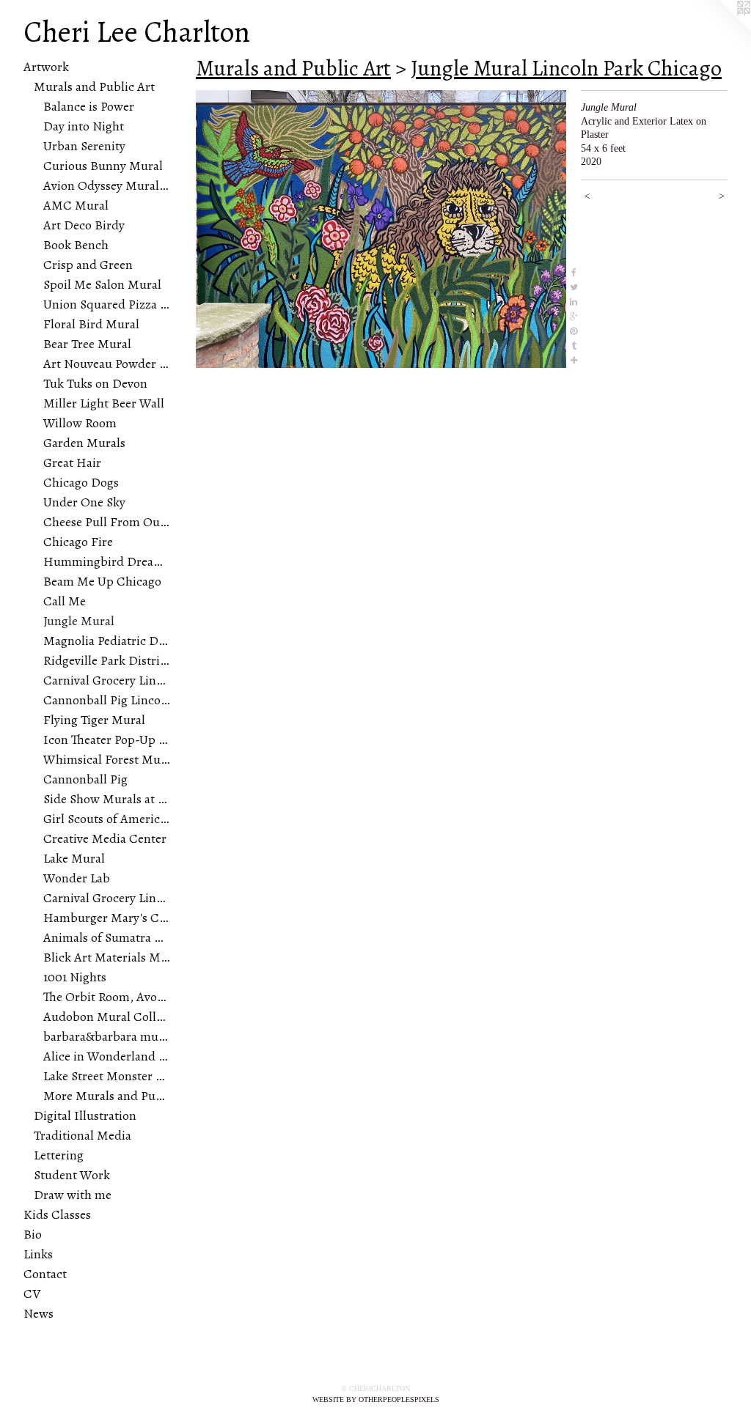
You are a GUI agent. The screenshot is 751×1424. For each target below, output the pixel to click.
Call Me (64, 601)
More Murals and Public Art (106, 1095)
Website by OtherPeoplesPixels (375, 1399)
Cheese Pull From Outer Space (106, 522)
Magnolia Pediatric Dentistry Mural (106, 640)
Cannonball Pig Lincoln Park (106, 700)
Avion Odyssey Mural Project (106, 185)
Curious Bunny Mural (103, 165)
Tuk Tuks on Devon (95, 383)
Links (38, 1254)
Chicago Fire (78, 541)
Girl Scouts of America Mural (106, 818)
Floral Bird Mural (91, 324)
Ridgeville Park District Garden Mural (106, 660)
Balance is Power (88, 106)
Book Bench (76, 245)
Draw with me (72, 1194)
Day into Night (83, 126)
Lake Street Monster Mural (106, 1076)
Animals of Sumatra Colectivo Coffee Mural (106, 937)
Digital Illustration (85, 1115)
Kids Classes (57, 1214)
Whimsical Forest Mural (106, 759)
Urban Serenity (84, 146)
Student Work (72, 1175)
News (38, 1313)
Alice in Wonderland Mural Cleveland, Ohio (106, 1056)
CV (31, 1293)
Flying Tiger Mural (94, 719)
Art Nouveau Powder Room (106, 363)
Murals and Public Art (94, 86)
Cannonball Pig (85, 779)
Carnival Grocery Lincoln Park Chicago (106, 898)
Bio (32, 1234)
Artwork (46, 66)
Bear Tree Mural (87, 344)
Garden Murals (84, 442)
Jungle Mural (78, 621)
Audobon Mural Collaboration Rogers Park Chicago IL (106, 1016)
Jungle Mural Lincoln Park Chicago (566, 68)
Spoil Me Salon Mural (102, 284)
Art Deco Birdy (84, 225)
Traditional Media (82, 1135)
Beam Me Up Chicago (102, 581)
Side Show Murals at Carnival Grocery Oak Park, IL (106, 799)
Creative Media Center (104, 838)
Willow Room (80, 423)
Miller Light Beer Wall (103, 403)
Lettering (59, 1155)
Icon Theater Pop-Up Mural (106, 739)
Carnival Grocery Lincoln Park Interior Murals (106, 680)
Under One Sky (84, 502)
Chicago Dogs (81, 482)
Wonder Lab (76, 878)
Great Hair (72, 462)
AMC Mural (76, 205)
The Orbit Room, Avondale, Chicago (106, 997)
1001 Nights (74, 977)
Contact (45, 1274)
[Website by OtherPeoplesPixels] (721, 29)
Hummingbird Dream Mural (106, 561)
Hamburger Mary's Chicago (106, 917)
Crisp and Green (88, 264)
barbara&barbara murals (106, 1036)
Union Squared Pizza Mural (106, 304)
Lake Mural (74, 858)
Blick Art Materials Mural (106, 957)
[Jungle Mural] (381, 229)
